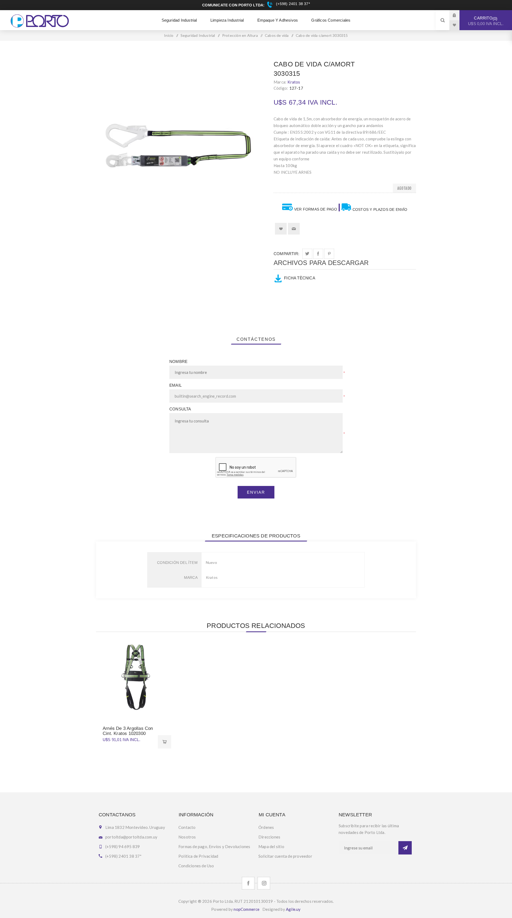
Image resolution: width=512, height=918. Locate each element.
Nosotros (187, 836)
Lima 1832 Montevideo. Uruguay (135, 827)
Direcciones (269, 836)
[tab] (256, 339)
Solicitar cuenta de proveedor (285, 856)
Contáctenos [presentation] (256, 339)
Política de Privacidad (198, 856)
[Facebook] (248, 883)
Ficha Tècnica (299, 278)
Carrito (485, 21)
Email (175, 385)
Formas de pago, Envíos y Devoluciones (214, 846)
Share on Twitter (307, 254)
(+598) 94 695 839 (122, 846)
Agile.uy (293, 909)
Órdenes (266, 827)
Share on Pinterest (329, 254)
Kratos (293, 82)
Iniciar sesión (458, 15)
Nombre (178, 361)
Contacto (187, 827)
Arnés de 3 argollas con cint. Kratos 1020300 (128, 731)
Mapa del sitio (271, 846)
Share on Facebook (318, 254)
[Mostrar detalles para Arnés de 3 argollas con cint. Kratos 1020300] (133, 677)
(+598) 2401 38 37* (292, 4)
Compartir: (286, 253)
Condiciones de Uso (196, 865)
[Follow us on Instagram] (264, 883)
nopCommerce (246, 909)
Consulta (180, 409)
